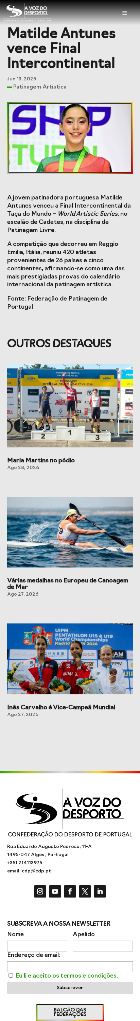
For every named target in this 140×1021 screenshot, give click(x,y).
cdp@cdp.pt (36, 871)
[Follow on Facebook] (70, 891)
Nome (15, 935)
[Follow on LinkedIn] (100, 891)
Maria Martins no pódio (41, 461)
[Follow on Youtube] (55, 891)
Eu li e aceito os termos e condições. (66, 976)
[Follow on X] (85, 891)
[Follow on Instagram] (40, 891)
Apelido (84, 935)
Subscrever (70, 988)
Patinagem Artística (40, 87)
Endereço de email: (33, 955)
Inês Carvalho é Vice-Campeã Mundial (61, 708)
